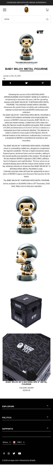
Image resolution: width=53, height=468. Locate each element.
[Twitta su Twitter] (26, 83)
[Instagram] (9, 454)
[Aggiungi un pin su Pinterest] (43, 83)
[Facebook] (4, 454)
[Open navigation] (4, 9)
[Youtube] (19, 454)
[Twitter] (14, 454)
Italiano (5, 442)
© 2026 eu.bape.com (10, 460)
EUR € (20, 442)
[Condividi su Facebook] (10, 83)
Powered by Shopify (27, 460)
